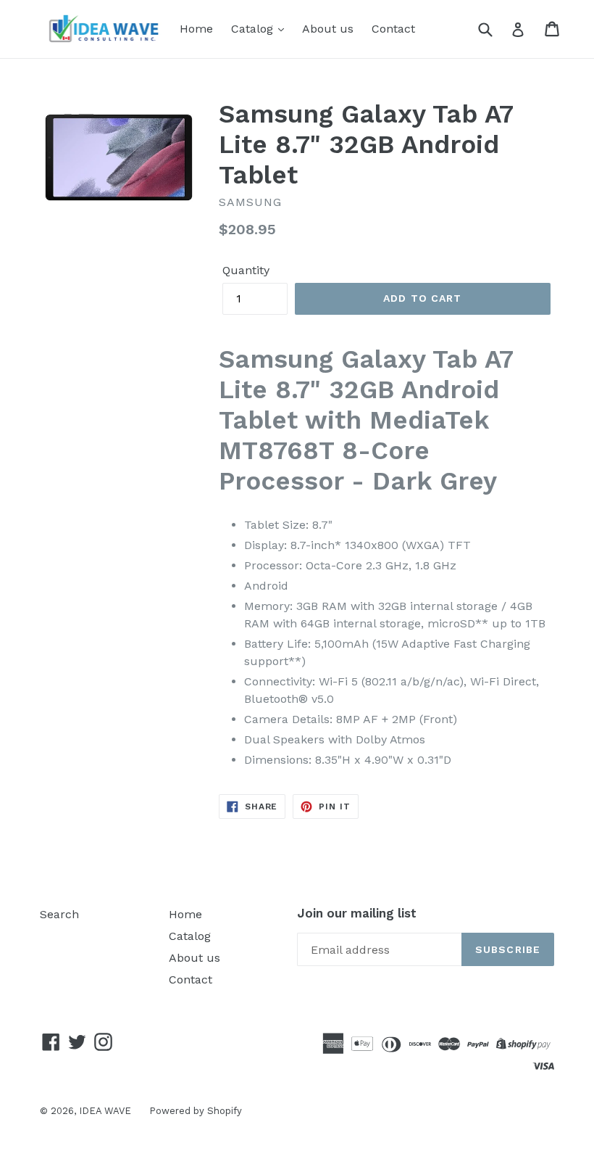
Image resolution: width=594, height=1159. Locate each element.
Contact (393, 29)
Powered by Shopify (195, 1110)
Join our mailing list (357, 913)
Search (59, 914)
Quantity (245, 270)
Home (196, 29)
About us (328, 29)
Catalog (254, 29)
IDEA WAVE (105, 1110)
